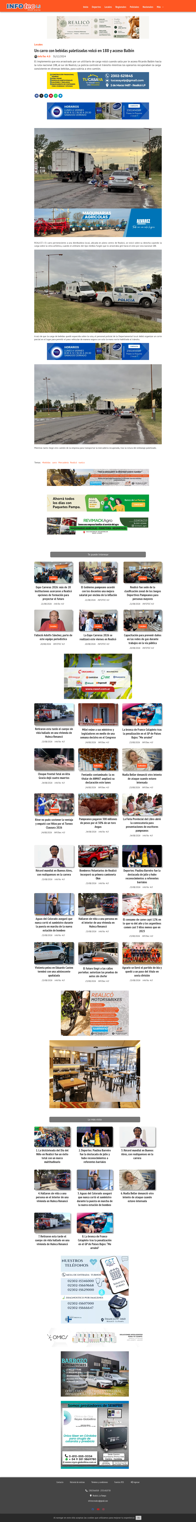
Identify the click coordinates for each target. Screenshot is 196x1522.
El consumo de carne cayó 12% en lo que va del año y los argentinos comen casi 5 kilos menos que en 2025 (142, 925)
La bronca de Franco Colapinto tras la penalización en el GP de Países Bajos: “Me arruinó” (142, 733)
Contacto (59, 1482)
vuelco (81, 462)
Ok (138, 1517)
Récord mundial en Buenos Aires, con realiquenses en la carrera (54, 872)
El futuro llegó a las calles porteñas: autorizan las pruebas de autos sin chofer (98, 972)
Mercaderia (63, 462)
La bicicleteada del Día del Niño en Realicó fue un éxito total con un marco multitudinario (52, 1156)
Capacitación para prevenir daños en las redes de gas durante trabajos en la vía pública (142, 639)
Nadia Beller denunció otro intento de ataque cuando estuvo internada (142, 778)
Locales (108, 6)
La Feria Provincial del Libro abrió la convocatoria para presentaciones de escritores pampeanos (142, 825)
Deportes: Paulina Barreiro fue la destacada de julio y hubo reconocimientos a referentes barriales (142, 876)
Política (98, 720)
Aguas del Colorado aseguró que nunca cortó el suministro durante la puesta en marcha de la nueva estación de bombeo (54, 924)
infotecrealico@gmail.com (98, 1500)
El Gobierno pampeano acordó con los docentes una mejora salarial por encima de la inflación (98, 591)
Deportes (96, 6)
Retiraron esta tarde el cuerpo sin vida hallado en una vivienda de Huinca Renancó (54, 733)
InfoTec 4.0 (44, 56)
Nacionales (148, 6)
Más (159, 6)
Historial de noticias (77, 1482)
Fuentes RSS (119, 1482)
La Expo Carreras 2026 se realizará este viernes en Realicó (98, 637)
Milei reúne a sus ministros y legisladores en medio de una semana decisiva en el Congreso (98, 733)
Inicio (85, 6)
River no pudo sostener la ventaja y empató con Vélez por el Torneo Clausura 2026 (54, 823)
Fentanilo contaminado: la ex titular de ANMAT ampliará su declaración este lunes (98, 778)
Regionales (120, 6)
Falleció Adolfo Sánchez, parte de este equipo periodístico (53, 637)
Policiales (134, 6)
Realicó (73, 462)
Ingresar (136, 1482)
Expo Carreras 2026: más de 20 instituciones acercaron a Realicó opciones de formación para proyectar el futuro (53, 593)
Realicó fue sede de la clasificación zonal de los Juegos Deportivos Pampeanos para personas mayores (142, 593)
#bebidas (46, 462)
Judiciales (98, 765)
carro (54, 462)
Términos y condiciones (99, 1482)
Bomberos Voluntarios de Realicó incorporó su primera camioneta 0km (98, 874)
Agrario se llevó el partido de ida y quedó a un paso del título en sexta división (142, 971)
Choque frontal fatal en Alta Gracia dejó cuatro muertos (54, 776)
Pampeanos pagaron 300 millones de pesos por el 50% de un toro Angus (98, 823)
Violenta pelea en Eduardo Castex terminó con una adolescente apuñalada (54, 971)
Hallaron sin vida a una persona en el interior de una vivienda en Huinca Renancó (98, 922)
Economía (142, 910)
